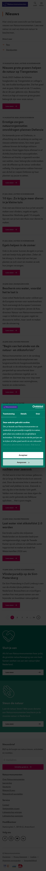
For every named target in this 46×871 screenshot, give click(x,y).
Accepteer (23, 455)
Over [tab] (38, 414)
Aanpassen (21, 462)
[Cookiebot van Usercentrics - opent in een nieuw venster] (32, 407)
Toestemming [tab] (9, 414)
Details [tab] (24, 414)
